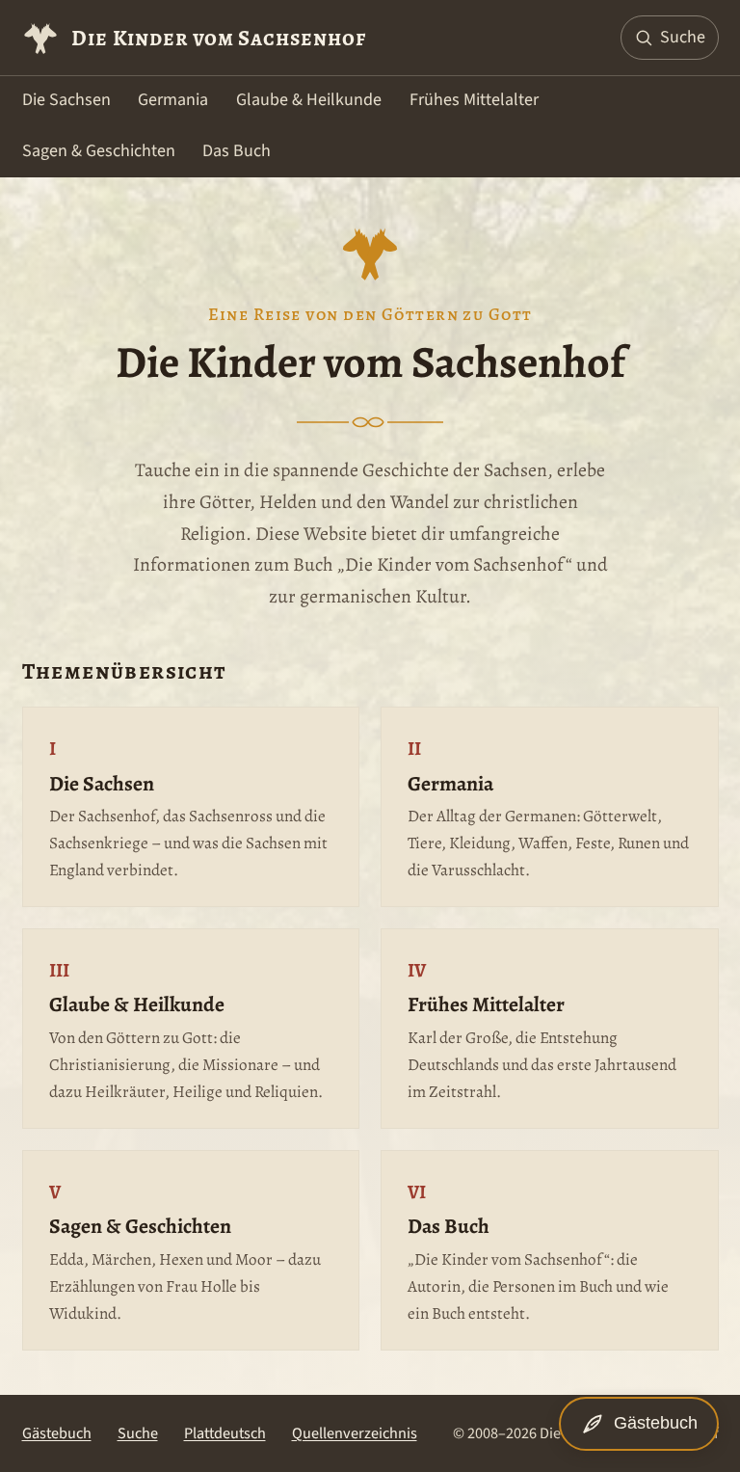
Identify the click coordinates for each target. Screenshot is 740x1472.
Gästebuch (57, 1433)
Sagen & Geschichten (98, 151)
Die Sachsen (66, 100)
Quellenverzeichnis (354, 1433)
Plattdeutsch (225, 1433)
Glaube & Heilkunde (309, 100)
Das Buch (236, 151)
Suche (138, 1433)
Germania (173, 100)
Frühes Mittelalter (474, 100)
